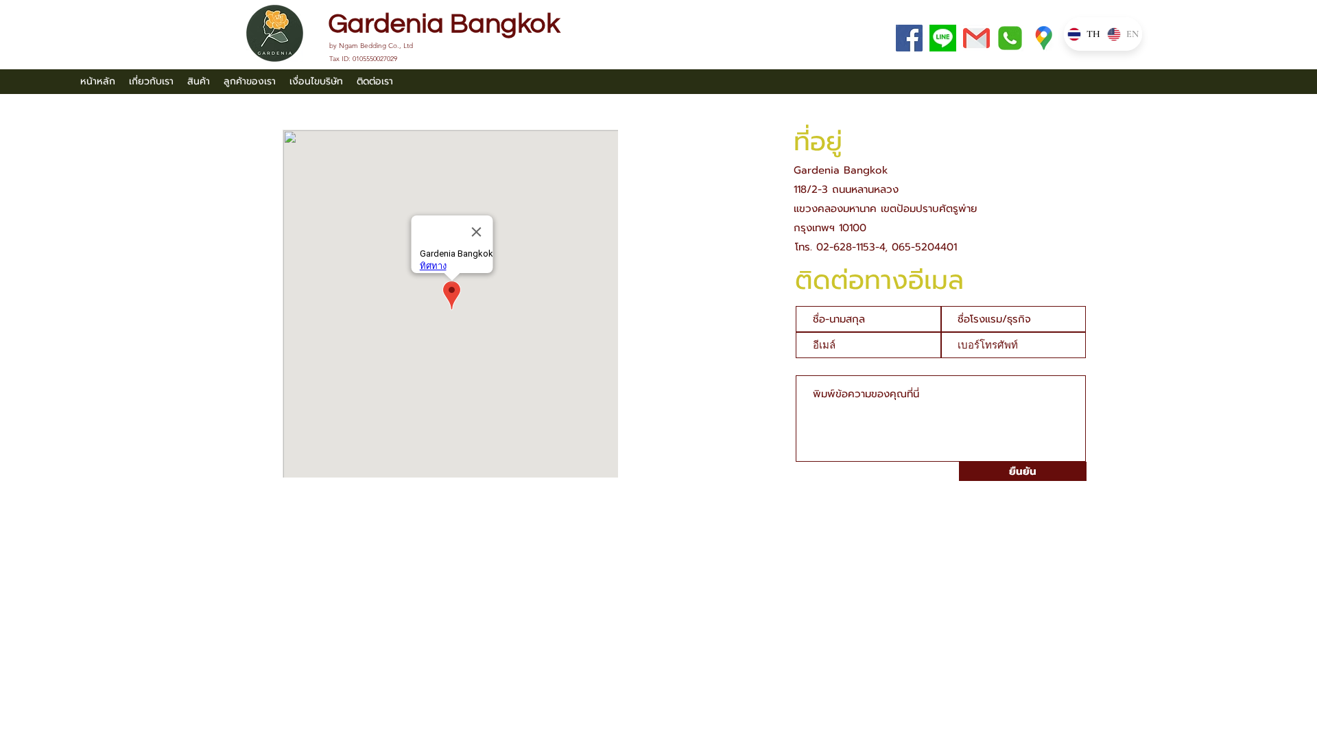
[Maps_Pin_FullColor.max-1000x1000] (1043, 38)
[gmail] (976, 38)
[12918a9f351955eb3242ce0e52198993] (1010, 38)
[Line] (942, 38)
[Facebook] (909, 38)
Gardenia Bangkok (444, 24)
